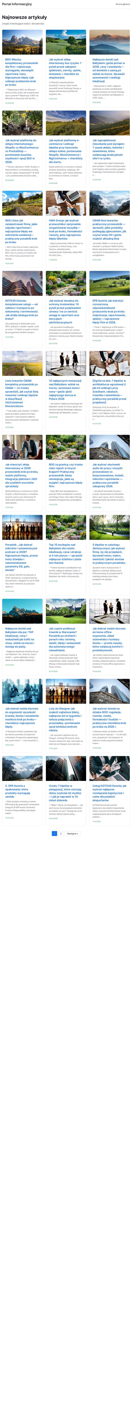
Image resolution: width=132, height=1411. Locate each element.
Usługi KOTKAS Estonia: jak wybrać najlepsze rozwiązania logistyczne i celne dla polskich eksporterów (109, 793)
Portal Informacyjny (17, 4)
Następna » (72, 833)
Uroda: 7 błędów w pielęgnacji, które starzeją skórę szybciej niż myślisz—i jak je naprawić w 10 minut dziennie (65, 793)
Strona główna (123, 4)
